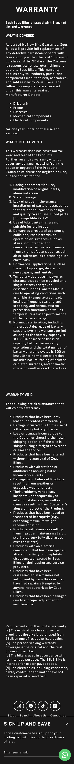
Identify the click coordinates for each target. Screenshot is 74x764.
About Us (39, 715)
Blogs (12, 715)
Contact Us (58, 715)
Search (25, 715)
